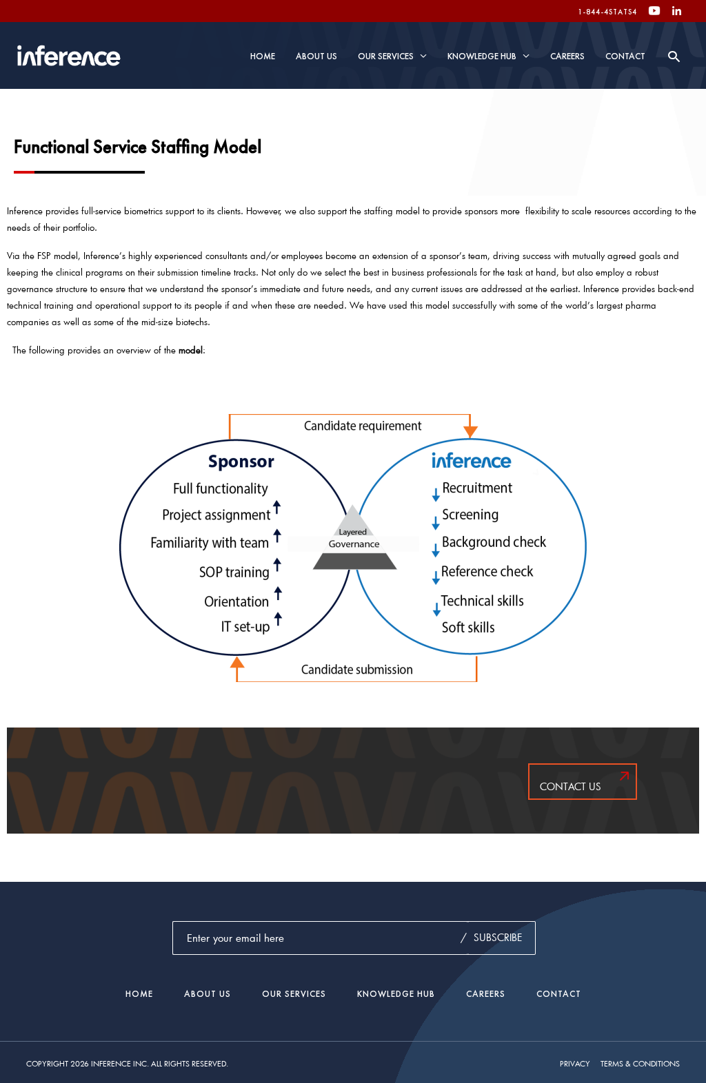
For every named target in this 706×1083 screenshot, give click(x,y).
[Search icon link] (674, 56)
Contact (625, 56)
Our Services (386, 56)
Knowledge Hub (481, 56)
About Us (316, 56)
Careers (567, 56)
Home (262, 56)
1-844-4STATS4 (607, 12)
